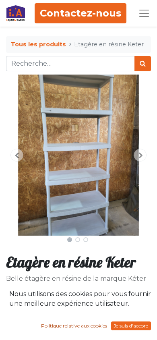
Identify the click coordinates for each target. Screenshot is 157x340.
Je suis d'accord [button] (131, 326)
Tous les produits (38, 44)
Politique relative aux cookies (74, 326)
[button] (17, 155)
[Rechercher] (142, 63)
